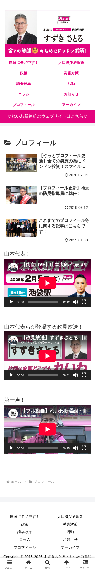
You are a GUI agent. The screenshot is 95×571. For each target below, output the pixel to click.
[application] (47, 283)
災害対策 (70, 524)
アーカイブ (70, 547)
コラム (24, 539)
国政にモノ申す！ (25, 516)
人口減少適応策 (70, 516)
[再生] (11, 302)
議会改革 (24, 532)
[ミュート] (75, 302)
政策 (24, 524)
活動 (70, 532)
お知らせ (70, 539)
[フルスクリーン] (84, 302)
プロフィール (25, 547)
